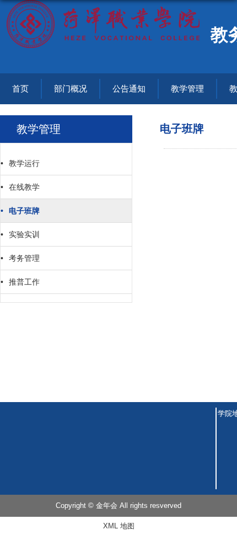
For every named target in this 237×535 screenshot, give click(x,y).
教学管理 (187, 88)
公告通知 (129, 88)
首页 (20, 88)
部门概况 (70, 88)
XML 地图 (118, 526)
